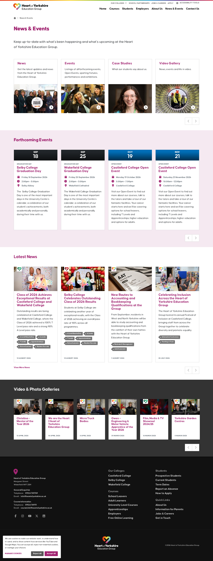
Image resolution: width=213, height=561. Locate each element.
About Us (157, 8)
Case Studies (122, 63)
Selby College (116, 480)
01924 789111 (31, 505)
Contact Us (192, 8)
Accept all (51, 553)
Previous (188, 121)
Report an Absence (166, 489)
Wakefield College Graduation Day (78, 169)
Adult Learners (117, 500)
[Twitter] (37, 516)
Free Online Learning (120, 518)
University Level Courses (123, 505)
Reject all (37, 553)
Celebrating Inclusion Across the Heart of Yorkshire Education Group (175, 300)
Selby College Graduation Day (29, 169)
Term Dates (162, 484)
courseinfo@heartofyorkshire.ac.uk (36, 508)
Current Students (165, 480)
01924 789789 (31, 493)
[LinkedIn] (44, 516)
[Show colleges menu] (126, 3)
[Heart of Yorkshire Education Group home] (31, 5)
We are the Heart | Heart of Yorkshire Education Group (58, 422)
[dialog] (32, 547)
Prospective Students (168, 476)
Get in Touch (162, 518)
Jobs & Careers (158, 3)
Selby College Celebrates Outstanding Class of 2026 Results (82, 298)
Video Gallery (169, 63)
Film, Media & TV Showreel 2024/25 (153, 421)
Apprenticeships (118, 509)
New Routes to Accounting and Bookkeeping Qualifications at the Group (126, 301)
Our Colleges (117, 3)
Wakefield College (119, 484)
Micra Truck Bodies (87, 420)
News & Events (174, 8)
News (22, 63)
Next (195, 121)
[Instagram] (22, 516)
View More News (22, 367)
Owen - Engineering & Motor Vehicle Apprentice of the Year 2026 (122, 424)
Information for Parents (169, 509)
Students (127, 8)
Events (70, 63)
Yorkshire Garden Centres (185, 420)
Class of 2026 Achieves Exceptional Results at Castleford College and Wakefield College (34, 300)
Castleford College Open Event (130, 169)
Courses (114, 8)
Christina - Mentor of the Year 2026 (25, 421)
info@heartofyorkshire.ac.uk (33, 496)
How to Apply (163, 493)
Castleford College (119, 476)
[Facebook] (15, 516)
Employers (142, 8)
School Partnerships (139, 3)
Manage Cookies (13, 553)
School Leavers (117, 496)
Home (102, 8)
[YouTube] (30, 516)
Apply (170, 3)
